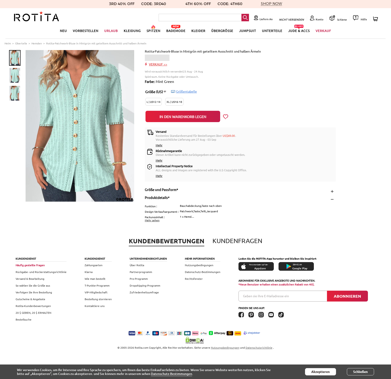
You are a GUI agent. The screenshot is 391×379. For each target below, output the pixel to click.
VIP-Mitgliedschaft (96, 292)
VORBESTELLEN (85, 31)
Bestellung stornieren (98, 299)
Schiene (341, 19)
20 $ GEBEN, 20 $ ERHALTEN (33, 312)
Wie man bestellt (95, 278)
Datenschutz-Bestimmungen (202, 272)
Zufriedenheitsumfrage (144, 292)
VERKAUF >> (158, 64)
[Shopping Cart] (376, 19)
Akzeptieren (320, 371)
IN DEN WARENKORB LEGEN (183, 116)
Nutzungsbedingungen (199, 265)
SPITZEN (153, 31)
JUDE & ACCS (299, 31)
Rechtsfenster (194, 278)
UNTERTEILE (272, 31)
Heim (8, 43)
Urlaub (111, 31)
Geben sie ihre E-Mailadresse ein (266, 296)
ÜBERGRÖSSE (222, 31)
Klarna (89, 272)
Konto (319, 19)
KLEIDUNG (132, 31)
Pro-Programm (139, 278)
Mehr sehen (152, 220)
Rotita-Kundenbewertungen (33, 306)
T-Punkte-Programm (97, 285)
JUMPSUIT (247, 31)
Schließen (360, 371)
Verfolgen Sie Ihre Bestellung (34, 292)
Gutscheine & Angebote (30, 299)
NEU (63, 31)
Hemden (36, 43)
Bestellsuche (23, 319)
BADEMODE (176, 31)
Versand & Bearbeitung (30, 278)
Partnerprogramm (141, 272)
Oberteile (21, 43)
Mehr (159, 145)
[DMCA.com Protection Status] (195, 340)
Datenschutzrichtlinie (259, 347)
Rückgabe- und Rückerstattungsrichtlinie (41, 272)
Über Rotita (137, 265)
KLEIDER (198, 31)
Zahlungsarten (94, 265)
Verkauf (323, 31)
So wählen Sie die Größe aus (33, 285)
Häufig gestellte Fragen (30, 265)
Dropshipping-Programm (145, 285)
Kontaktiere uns (95, 306)
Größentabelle (186, 91)
